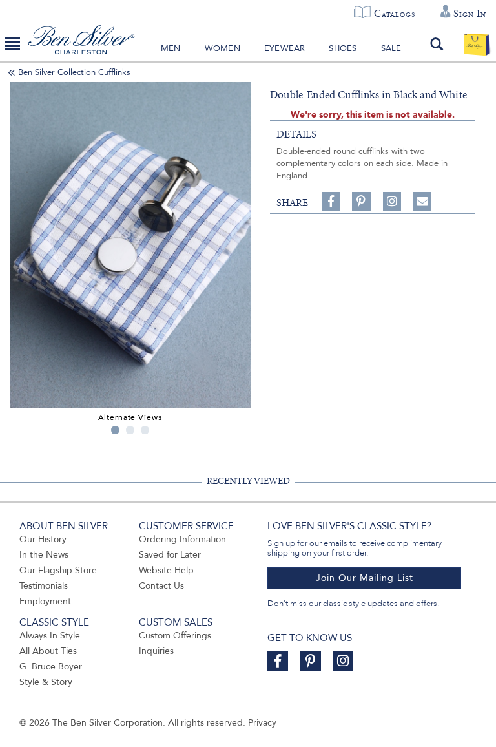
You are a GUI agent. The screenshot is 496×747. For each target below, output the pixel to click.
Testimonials (43, 586)
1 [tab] (115, 430)
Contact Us (161, 586)
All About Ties (48, 651)
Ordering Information (182, 539)
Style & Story (45, 682)
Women (222, 48)
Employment (45, 601)
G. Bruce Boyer (50, 666)
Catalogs (394, 13)
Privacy (262, 723)
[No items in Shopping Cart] (476, 44)
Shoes (342, 48)
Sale (391, 48)
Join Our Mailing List (364, 578)
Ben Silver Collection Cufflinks (74, 72)
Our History (43, 539)
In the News (43, 555)
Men (171, 48)
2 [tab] (130, 430)
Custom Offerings (175, 635)
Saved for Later (170, 555)
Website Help (166, 570)
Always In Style (49, 635)
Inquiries (156, 651)
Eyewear (284, 48)
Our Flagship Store (58, 570)
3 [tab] (145, 430)
